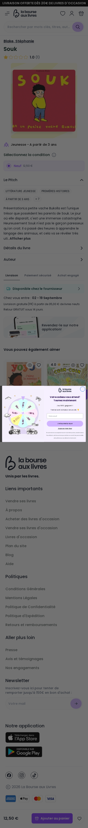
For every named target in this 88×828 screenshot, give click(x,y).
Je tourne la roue (65, 424)
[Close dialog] (82, 389)
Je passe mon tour (65, 428)
